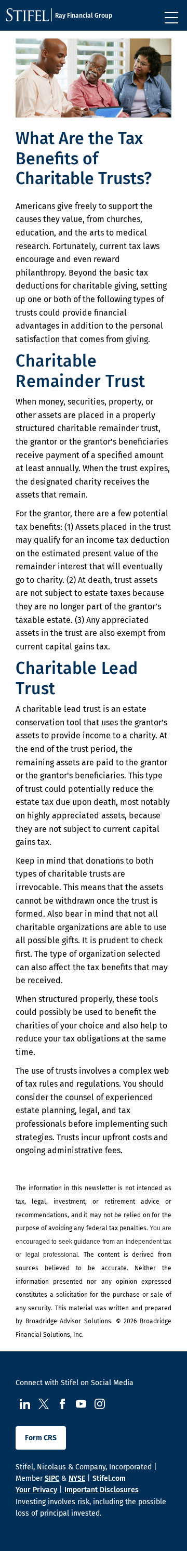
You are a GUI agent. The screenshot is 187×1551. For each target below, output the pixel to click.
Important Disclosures (101, 1489)
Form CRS (41, 1437)
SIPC (52, 1478)
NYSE (77, 1478)
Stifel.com (109, 1478)
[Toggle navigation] (171, 17)
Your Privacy (36, 1489)
